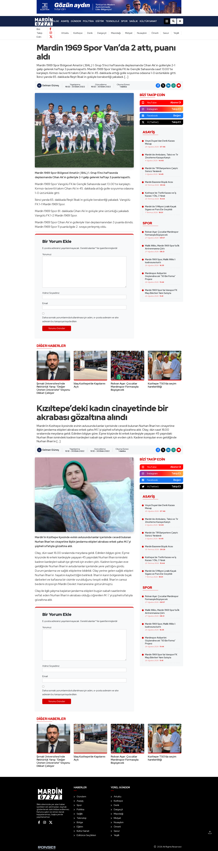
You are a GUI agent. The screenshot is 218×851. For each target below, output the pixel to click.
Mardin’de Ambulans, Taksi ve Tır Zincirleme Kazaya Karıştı (161, 157)
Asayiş (65, 21)
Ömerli (154, 33)
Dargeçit (101, 33)
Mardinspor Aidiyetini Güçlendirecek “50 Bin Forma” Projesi (160, 277)
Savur (166, 33)
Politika (88, 21)
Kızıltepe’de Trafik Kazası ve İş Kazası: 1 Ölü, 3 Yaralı (160, 195)
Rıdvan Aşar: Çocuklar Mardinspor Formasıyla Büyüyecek (161, 234)
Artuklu (65, 33)
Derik (90, 33)
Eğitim (100, 21)
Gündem (76, 21)
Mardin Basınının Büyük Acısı (159, 183)
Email (45, 303)
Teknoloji (112, 21)
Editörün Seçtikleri (86, 835)
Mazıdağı (116, 33)
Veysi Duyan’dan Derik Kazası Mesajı (160, 143)
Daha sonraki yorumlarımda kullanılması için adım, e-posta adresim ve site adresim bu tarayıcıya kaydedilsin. (80, 319)
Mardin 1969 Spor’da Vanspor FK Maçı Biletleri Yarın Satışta (161, 293)
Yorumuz (46, 254)
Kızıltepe (78, 33)
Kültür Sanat (148, 21)
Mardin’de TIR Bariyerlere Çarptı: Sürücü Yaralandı (161, 171)
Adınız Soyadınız (50, 292)
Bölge (55, 21)
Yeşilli (176, 33)
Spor (124, 21)
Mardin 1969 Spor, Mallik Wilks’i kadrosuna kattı (160, 262)
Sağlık (133, 21)
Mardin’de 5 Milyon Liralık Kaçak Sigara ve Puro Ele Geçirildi (160, 209)
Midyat (128, 33)
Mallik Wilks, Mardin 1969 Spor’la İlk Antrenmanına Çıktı (162, 248)
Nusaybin (142, 33)
